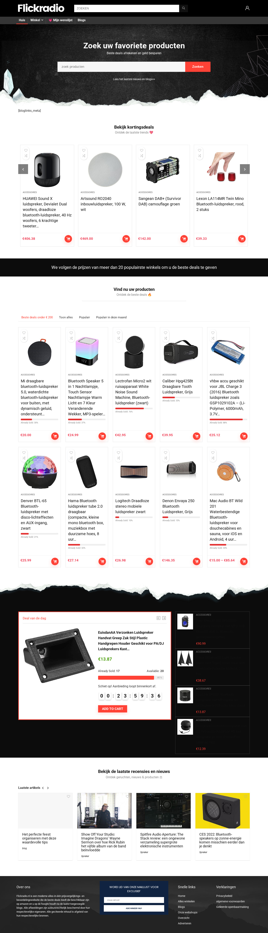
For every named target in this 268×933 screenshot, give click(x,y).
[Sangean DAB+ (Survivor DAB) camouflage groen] (163, 170)
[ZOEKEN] (183, 8)
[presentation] (23, 169)
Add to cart (68, 239)
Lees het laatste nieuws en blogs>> (134, 79)
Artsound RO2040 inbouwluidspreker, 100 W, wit (103, 204)
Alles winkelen (186, 901)
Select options (244, 561)
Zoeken (197, 66)
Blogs (82, 20)
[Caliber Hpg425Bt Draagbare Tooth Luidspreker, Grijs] (181, 352)
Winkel (35, 20)
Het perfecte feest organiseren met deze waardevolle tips (39, 838)
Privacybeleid (224, 895)
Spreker (85, 856)
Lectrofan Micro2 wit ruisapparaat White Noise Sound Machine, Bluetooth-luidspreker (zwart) (133, 392)
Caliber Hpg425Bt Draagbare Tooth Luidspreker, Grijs (177, 386)
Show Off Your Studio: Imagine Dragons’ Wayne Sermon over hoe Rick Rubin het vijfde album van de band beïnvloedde (103, 842)
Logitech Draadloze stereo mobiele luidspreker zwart (132, 506)
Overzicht (184, 917)
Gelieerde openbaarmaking (232, 906)
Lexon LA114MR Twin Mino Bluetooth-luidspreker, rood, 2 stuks (220, 204)
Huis (22, 20)
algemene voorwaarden (230, 901)
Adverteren (184, 923)
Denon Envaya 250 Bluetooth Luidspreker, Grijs (178, 506)
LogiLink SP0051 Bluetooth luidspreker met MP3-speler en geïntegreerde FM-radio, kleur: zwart (220, 700)
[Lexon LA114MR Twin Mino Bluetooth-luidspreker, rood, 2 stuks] (220, 170)
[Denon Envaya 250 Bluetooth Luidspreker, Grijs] (181, 472)
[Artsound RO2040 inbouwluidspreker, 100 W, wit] (105, 170)
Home (181, 895)
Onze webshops (187, 912)
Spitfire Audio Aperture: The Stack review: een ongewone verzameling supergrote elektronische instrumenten (162, 840)
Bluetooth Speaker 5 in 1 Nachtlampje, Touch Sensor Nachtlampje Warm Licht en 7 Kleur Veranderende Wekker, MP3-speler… (86, 397)
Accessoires (30, 192)
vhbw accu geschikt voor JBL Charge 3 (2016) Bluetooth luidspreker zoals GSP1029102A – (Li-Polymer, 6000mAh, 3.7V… (227, 397)
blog (24, 848)
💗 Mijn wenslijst (60, 20)
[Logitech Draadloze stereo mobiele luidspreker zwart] (134, 472)
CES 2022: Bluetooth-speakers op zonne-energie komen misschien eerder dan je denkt (221, 840)
